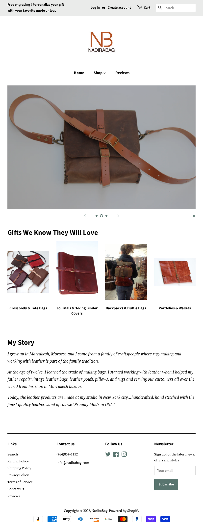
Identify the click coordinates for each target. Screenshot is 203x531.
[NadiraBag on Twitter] (108, 455)
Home (79, 73)
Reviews (122, 73)
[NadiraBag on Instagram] (124, 455)
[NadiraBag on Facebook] (116, 455)
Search (12, 454)
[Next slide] (118, 215)
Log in (95, 7)
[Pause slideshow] (193, 215)
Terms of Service (20, 481)
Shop (98, 73)
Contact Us (15, 488)
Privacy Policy (18, 475)
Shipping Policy (19, 468)
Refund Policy (18, 461)
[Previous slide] (84, 215)
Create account (119, 7)
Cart (147, 7)
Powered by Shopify (124, 510)
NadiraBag (99, 510)
